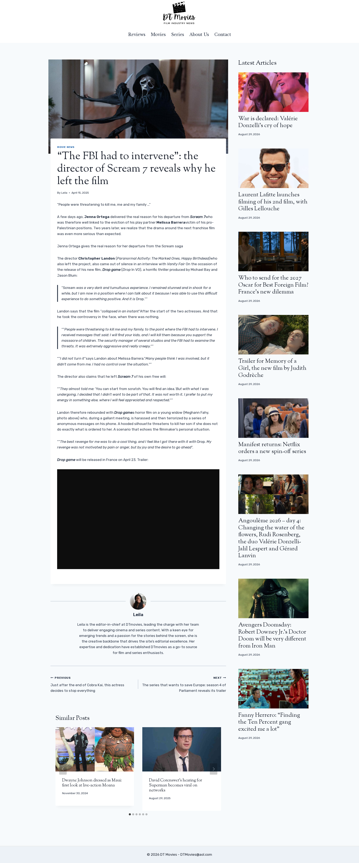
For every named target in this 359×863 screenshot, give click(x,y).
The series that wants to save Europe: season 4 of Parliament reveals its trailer (184, 684)
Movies (158, 34)
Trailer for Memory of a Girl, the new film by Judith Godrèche (272, 368)
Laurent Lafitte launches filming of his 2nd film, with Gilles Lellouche (272, 202)
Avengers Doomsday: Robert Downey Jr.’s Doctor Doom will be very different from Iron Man (272, 635)
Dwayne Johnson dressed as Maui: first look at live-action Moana (92, 783)
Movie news (66, 147)
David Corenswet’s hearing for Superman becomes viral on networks (175, 786)
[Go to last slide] (63, 769)
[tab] (130, 814)
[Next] (213, 769)
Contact (222, 34)
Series (177, 34)
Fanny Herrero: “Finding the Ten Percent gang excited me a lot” (269, 722)
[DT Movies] (179, 13)
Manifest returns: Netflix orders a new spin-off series (272, 448)
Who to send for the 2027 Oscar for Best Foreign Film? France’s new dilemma (273, 285)
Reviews (136, 34)
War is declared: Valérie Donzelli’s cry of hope (268, 122)
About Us (199, 34)
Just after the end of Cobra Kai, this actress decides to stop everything (87, 684)
